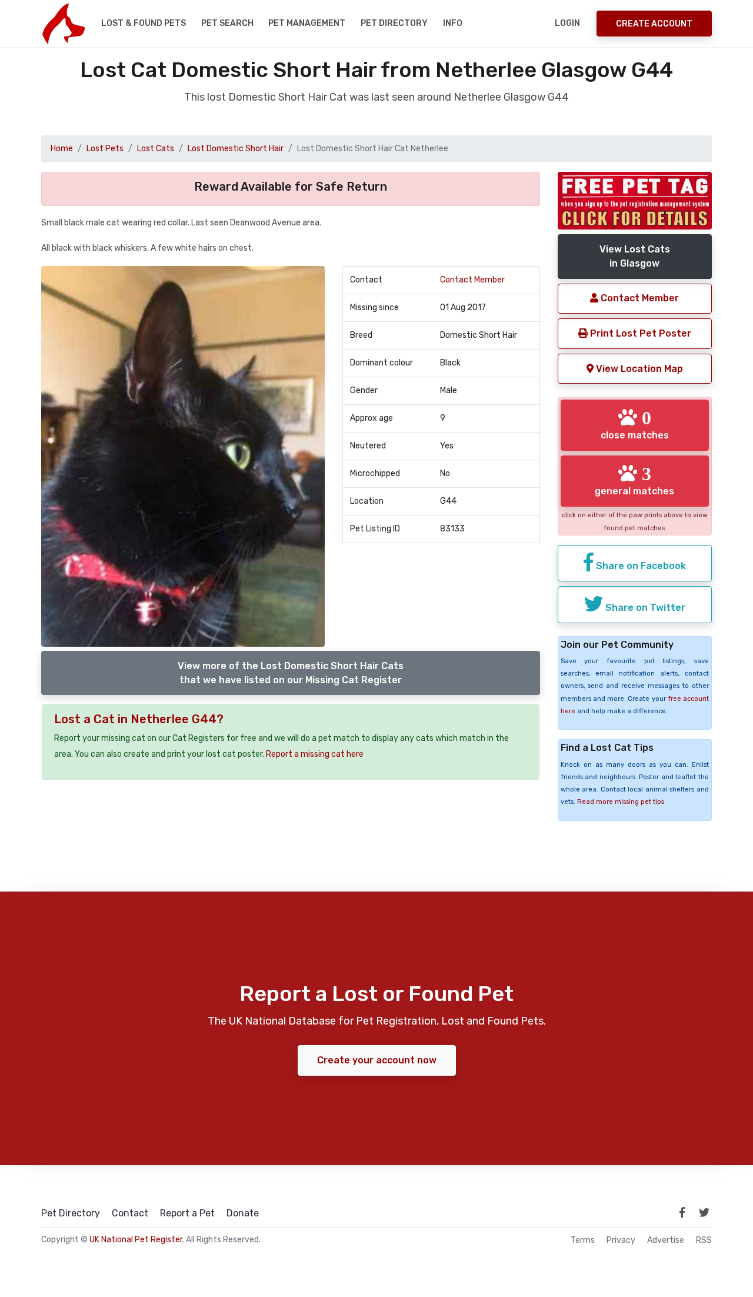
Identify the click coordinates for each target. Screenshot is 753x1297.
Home (62, 149)
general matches (634, 480)
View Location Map (638, 368)
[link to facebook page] (681, 1212)
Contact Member (472, 280)
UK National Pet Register (135, 1240)
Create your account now (377, 1060)
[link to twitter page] (704, 1212)
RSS (704, 1240)
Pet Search (227, 23)
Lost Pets (105, 149)
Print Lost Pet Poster (639, 333)
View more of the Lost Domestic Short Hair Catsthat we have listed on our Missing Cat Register (291, 673)
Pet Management (306, 23)
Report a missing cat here (315, 754)
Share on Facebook (640, 565)
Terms (583, 1240)
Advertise (665, 1240)
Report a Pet (187, 1213)
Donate (242, 1213)
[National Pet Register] (63, 23)
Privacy (621, 1240)
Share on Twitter (644, 607)
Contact (130, 1213)
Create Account (654, 24)
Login (567, 23)
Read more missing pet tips (620, 802)
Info (452, 23)
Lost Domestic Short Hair (236, 149)
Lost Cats (155, 149)
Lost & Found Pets (143, 23)
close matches (635, 424)
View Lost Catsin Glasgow (634, 256)
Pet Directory (394, 23)
